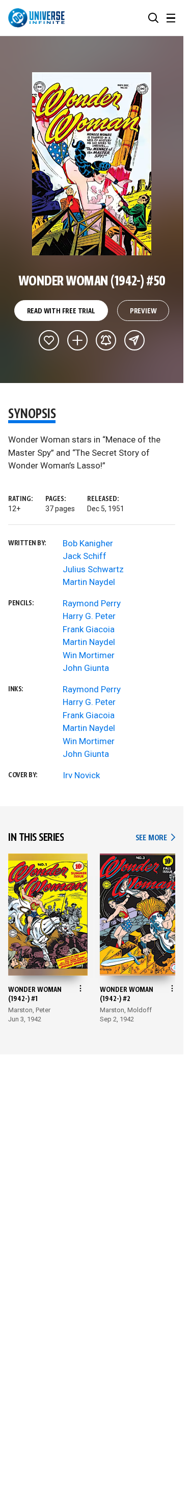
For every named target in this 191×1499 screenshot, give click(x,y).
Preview (143, 311)
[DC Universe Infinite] (36, 18)
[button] (153, 18)
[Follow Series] (106, 340)
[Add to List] (77, 340)
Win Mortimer (89, 655)
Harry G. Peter (89, 616)
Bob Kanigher (88, 543)
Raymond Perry (92, 603)
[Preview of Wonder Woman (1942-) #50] (92, 163)
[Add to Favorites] (49, 340)
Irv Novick (81, 775)
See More (155, 838)
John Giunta (86, 668)
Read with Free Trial (61, 311)
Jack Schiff (84, 556)
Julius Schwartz (93, 569)
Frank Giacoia (89, 629)
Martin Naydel (89, 582)
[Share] (134, 340)
